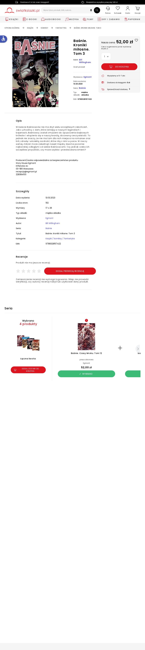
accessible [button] (3, 38)
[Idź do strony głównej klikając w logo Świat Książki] (22, 10)
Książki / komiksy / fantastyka (60, 238)
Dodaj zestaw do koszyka (30, 369)
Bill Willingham (85, 61)
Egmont (88, 77)
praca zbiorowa (86, 359)
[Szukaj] (97, 10)
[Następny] (138, 349)
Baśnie (82, 88)
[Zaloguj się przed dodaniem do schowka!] (136, 40)
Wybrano (87, 373)
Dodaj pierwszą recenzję (70, 271)
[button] (91, 10)
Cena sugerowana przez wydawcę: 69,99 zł (116, 48)
